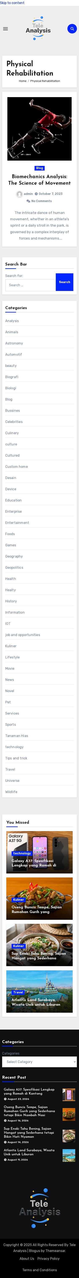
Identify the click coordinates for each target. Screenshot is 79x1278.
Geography (14, 556)
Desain (10, 478)
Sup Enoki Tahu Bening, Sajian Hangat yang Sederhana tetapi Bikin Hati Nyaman (39, 958)
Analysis (12, 321)
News (9, 680)
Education (13, 500)
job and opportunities (22, 635)
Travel (10, 769)
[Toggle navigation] (5, 28)
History (11, 601)
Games (10, 545)
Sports (10, 725)
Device (10, 489)
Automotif (13, 355)
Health (10, 579)
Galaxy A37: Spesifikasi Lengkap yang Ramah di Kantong (34, 865)
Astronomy (14, 343)
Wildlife (11, 792)
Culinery (12, 433)
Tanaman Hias (16, 736)
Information (15, 612)
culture (11, 444)
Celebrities (14, 422)
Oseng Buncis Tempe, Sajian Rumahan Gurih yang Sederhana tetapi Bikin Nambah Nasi (29, 1111)
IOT (8, 624)
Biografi (12, 377)
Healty (10, 590)
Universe (12, 781)
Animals (11, 332)
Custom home (16, 467)
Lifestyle (12, 657)
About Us (27, 1259)
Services (12, 713)
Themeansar (55, 1251)
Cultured (12, 455)
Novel (9, 691)
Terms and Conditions (39, 1270)
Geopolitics (14, 568)
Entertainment (17, 523)
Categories (10, 1053)
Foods (10, 534)
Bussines (12, 411)
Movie (10, 669)
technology (14, 747)
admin (28, 194)
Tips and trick (16, 758)
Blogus (34, 1251)
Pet (8, 702)
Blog (39, 168)
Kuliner (10, 646)
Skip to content (12, 3)
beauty (11, 366)
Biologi (10, 388)
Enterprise (13, 512)
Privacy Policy (48, 1259)
